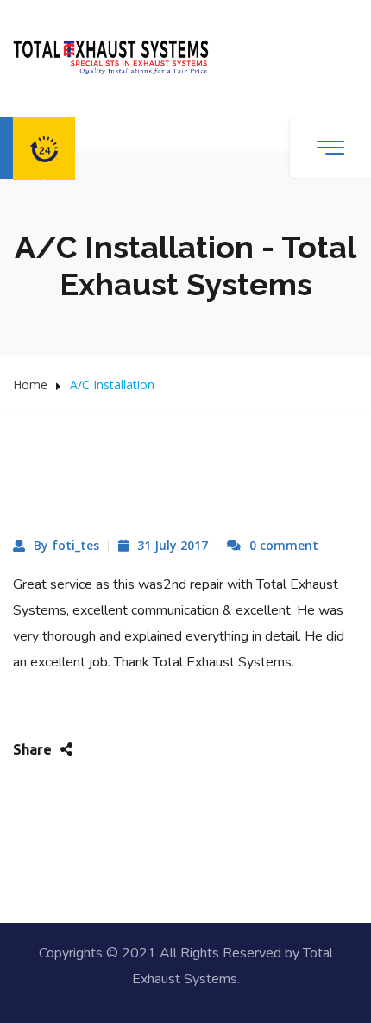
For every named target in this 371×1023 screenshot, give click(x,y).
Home (30, 384)
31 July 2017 (172, 545)
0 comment (283, 545)
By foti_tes (66, 545)
